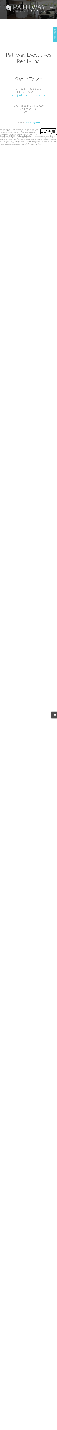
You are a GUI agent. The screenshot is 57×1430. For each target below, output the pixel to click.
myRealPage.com (33, 123)
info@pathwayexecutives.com (28, 95)
